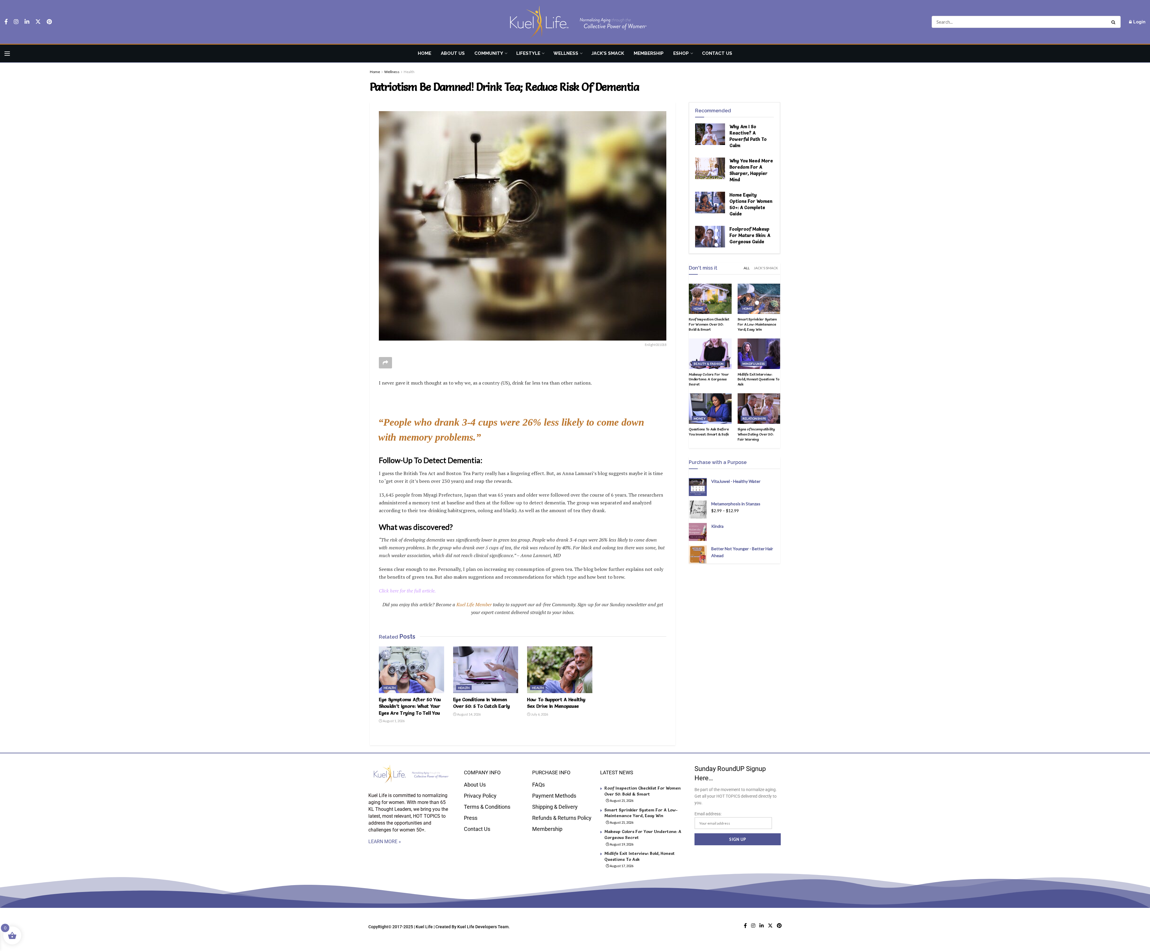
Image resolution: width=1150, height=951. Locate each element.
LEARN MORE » (384, 841)
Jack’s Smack (607, 53)
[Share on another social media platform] (385, 362)
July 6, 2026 (539, 714)
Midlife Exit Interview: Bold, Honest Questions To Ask (759, 379)
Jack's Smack (766, 268)
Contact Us (717, 53)
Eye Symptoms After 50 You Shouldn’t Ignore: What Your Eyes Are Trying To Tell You (410, 706)
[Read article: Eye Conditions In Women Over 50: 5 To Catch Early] (485, 669)
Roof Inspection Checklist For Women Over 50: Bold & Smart (709, 324)
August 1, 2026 (393, 721)
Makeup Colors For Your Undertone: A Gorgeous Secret (709, 379)
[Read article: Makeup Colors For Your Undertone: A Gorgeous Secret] (710, 353)
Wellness (565, 53)
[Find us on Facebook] (6, 21)
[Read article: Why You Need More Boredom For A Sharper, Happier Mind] (710, 168)
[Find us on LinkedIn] (27, 21)
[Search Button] (1114, 22)
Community (488, 53)
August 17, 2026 (621, 866)
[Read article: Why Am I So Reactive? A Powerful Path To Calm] (710, 134)
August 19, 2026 (621, 844)
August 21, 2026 (621, 800)
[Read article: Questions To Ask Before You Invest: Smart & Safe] (710, 408)
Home (424, 53)
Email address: (707, 813)
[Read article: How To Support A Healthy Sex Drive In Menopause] (559, 669)
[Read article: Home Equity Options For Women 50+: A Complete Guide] (710, 202)
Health (409, 71)
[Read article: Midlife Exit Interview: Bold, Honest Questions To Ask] (759, 353)
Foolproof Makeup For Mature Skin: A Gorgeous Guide (750, 235)
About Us (453, 53)
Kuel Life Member (473, 604)
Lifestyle (528, 53)
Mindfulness (753, 363)
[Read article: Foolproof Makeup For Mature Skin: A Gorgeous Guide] (710, 236)
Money (700, 418)
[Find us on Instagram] (16, 21)
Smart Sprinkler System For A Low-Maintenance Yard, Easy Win (757, 324)
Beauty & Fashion (709, 363)
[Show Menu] (7, 54)
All (747, 268)
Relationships (754, 418)
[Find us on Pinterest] (49, 21)
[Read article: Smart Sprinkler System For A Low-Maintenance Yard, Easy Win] (759, 299)
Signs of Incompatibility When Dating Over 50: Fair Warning (756, 434)
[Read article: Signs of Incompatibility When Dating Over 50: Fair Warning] (759, 408)
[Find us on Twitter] (38, 21)
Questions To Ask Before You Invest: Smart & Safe (709, 431)
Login (1139, 21)
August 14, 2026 (468, 714)
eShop (681, 53)
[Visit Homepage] (575, 22)
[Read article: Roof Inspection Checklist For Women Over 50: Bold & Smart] (710, 299)
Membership (649, 53)
